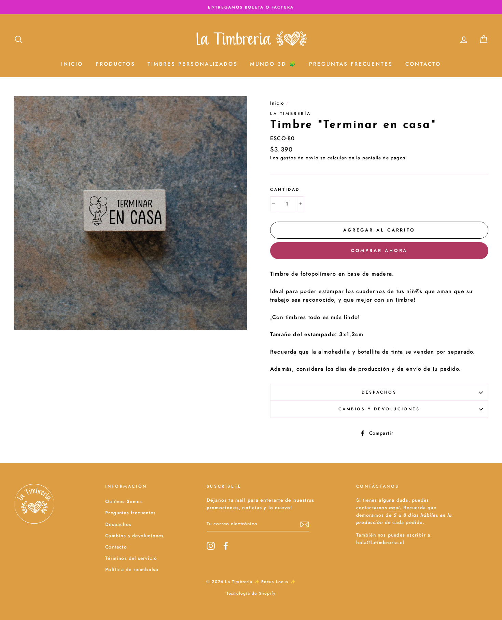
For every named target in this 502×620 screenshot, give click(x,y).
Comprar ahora (379, 250)
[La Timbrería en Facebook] (226, 546)
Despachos (379, 392)
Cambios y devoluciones (379, 409)
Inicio (72, 64)
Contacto (423, 64)
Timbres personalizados (193, 64)
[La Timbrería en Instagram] (211, 546)
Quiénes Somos (124, 501)
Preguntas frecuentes (130, 512)
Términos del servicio (131, 558)
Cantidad (285, 189)
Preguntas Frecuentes (351, 64)
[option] (251, 7)
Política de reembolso (131, 569)
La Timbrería (290, 113)
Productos (115, 64)
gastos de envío (299, 157)
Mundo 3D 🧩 (273, 64)
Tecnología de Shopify (251, 593)
